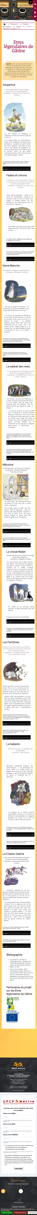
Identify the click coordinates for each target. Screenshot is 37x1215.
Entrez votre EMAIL (9, 1113)
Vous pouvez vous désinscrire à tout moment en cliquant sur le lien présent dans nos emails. (18, 1152)
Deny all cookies (20, 1212)
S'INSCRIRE (18, 1169)
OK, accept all (7, 1212)
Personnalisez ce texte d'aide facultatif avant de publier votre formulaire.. (17, 1132)
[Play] (3, 169)
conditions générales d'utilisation (16, 1164)
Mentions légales (18, 1202)
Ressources (14, 24)
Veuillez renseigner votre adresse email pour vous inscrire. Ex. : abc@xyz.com (18, 1121)
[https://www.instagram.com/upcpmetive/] (3, 1193)
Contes (18, 26)
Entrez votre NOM (9, 1124)
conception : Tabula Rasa (18, 1207)
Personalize (32, 1212)
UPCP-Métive (4, 24)
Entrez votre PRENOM (10, 1134)
